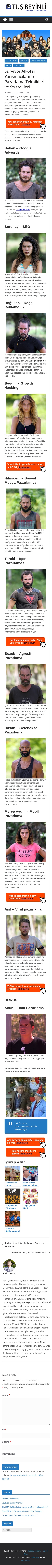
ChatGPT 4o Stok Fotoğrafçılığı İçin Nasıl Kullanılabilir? (25, 1507)
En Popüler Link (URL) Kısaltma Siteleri (28, 1252)
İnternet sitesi (8, 1453)
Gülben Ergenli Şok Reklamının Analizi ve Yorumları (24, 1245)
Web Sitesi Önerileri (10, 1498)
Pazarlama (24, 61)
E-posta (6, 1441)
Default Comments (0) (11, 1380)
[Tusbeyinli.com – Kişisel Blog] (5, 20)
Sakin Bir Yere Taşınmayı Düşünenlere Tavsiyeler (22, 1511)
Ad (4, 1429)
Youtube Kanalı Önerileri (12, 1503)
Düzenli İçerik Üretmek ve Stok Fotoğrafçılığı (20, 1515)
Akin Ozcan (25, 92)
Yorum (6, 1395)
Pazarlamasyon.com (23, 1126)
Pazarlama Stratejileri (38, 61)
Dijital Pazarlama (11, 61)
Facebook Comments (31, 1380)
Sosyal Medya (18, 65)
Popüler (8, 65)
